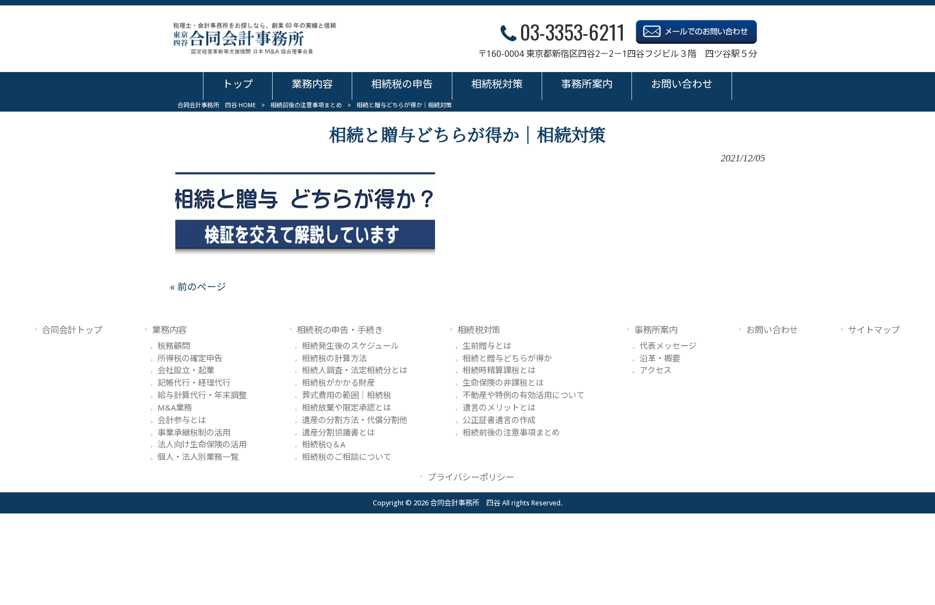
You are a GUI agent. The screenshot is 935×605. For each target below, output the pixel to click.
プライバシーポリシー (470, 477)
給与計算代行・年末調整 (202, 395)
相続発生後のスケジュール (350, 346)
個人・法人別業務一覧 (198, 457)
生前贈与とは (487, 346)
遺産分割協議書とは (338, 433)
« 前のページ (198, 287)
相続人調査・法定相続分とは (354, 370)
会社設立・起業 (185, 370)
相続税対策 (479, 330)
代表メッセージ (668, 346)
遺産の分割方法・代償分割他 (354, 420)
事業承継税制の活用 (194, 433)
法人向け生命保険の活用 (202, 445)
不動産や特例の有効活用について (523, 395)
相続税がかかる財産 (338, 383)
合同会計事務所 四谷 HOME (216, 105)
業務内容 (169, 330)
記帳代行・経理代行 (194, 383)
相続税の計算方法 (334, 358)
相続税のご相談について (346, 457)
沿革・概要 (660, 358)
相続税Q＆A (323, 445)
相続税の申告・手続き (340, 330)
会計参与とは (181, 420)
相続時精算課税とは (499, 370)
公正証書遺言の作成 (499, 420)
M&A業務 (174, 408)
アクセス (655, 370)
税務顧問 (173, 346)
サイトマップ (874, 330)
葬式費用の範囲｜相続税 (346, 395)
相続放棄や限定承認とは (346, 408)
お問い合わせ (772, 330)
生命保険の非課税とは (503, 383)
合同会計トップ (72, 330)
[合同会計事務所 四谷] (255, 38)
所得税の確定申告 (189, 358)
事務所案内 (655, 330)
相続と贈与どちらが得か (507, 358)
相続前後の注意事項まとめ (306, 105)
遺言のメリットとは (499, 408)
